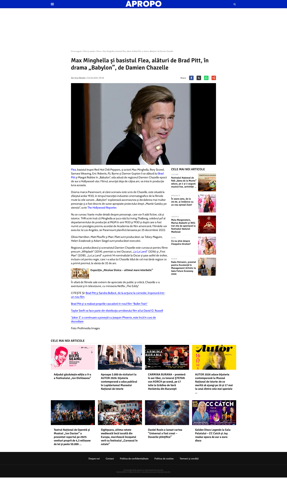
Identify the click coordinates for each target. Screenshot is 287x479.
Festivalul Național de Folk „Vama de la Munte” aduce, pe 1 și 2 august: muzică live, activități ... (183, 182)
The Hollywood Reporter (101, 207)
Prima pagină (76, 51)
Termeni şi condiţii (189, 458)
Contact (110, 458)
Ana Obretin (80, 78)
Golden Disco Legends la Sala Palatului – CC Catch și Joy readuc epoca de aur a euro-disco (212, 435)
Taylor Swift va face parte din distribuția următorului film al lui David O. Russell (117, 310)
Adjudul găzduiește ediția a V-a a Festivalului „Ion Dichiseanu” (72, 376)
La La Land (140, 251)
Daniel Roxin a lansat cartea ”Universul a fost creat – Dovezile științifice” (165, 433)
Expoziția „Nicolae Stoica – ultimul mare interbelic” (121, 270)
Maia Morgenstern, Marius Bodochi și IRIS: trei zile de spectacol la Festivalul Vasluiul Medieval (183, 225)
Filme (99, 51)
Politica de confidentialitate (134, 458)
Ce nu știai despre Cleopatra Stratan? (181, 242)
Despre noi (94, 458)
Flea (73, 169)
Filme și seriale (89, 51)
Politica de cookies (164, 458)
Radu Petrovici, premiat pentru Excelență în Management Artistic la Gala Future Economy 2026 (183, 268)
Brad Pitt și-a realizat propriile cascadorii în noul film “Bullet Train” (109, 303)
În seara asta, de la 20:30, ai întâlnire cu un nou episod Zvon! (182, 201)
